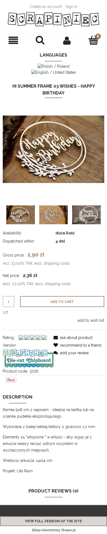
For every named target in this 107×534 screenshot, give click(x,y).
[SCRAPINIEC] (28, 358)
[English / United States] (53, 72)
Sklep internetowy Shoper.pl (53, 530)
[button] (13, 41)
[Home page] (53, 19)
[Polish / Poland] (53, 66)
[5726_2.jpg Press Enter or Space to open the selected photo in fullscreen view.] (53, 149)
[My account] (67, 40)
